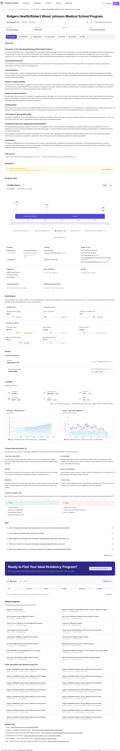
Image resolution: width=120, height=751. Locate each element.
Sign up (108, 3)
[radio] (16, 588)
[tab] (104, 185)
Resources (68, 3)
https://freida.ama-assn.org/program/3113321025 (24, 727)
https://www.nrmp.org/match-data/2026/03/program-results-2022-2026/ (62, 733)
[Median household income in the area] (56, 391)
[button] (103, 3)
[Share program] (87, 22)
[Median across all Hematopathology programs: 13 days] (107, 333)
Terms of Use (22, 750)
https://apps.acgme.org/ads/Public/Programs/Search (47, 730)
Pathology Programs (23, 9)
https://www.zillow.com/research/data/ (45, 738)
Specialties (37, 3)
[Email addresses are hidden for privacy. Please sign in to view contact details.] (112, 361)
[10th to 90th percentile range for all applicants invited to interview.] (21, 272)
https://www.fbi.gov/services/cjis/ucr (58, 741)
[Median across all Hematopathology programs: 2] (68, 317)
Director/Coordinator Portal (103, 22)
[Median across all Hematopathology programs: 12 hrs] (31, 343)
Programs (26, 3)
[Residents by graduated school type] (15, 259)
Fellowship (35, 9)
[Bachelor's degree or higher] (89, 391)
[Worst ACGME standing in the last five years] (21, 311)
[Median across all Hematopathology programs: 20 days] (67, 333)
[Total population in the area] (18, 391)
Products (48, 3)
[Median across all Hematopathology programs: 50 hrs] (67, 343)
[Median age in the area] (86, 397)
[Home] (5, 9)
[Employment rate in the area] (19, 397)
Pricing (58, 3)
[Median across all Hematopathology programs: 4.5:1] (104, 317)
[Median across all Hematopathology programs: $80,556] (34, 333)
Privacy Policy (30, 750)
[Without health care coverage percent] (51, 397)
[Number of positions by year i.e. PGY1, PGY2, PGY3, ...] (16, 250)
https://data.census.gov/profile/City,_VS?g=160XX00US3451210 (42, 735)
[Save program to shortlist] (91, 22)
